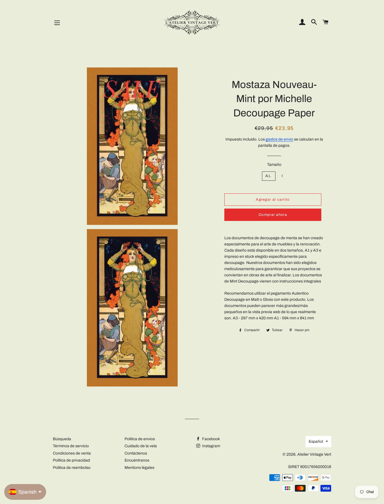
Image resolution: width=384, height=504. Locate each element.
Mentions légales (139, 467)
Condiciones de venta (72, 453)
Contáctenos (136, 453)
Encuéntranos (137, 460)
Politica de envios (140, 439)
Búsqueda (62, 439)
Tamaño (274, 164)
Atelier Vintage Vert (314, 454)
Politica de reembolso (72, 467)
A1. (268, 176)
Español (316, 441)
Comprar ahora (273, 215)
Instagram (210, 446)
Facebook (210, 439)
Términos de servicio (71, 446)
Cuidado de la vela (141, 446)
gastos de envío (279, 139)
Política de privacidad (71, 460)
